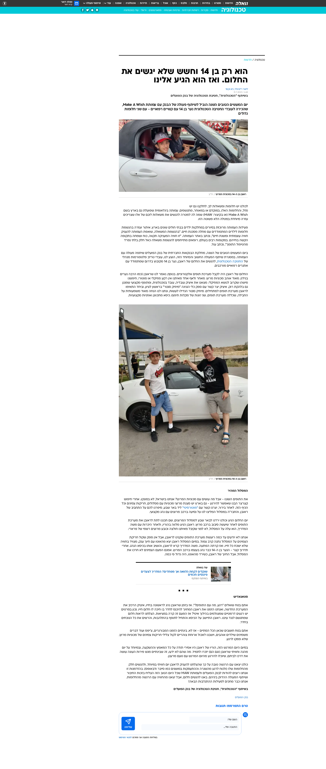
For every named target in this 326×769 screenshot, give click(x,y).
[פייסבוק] (83, 10)
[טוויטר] (87, 10)
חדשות (229, 3)
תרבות (194, 3)
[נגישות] (5, 3)
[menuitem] (227, 3)
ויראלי (144, 10)
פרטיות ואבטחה (172, 10)
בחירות (206, 3)
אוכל (165, 3)
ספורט (217, 3)
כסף (174, 3)
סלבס (184, 3)
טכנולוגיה (131, 3)
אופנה (118, 3)
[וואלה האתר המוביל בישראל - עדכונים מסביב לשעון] (242, 3)
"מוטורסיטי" (190, 508)
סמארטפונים (155, 10)
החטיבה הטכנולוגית (230, 261)
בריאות (155, 3)
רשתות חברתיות (190, 10)
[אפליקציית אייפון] (92, 10)
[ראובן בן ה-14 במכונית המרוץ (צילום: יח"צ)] (183, 158)
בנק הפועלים (241, 697)
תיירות (143, 3)
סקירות (204, 10)
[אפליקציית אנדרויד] (97, 10)
